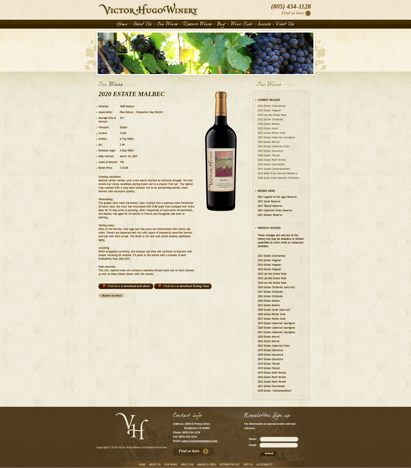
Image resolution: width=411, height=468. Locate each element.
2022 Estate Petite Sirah (272, 132)
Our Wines (167, 25)
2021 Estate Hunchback (271, 386)
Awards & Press (206, 464)
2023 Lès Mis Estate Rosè (272, 278)
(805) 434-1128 (291, 6)
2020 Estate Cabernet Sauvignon (276, 327)
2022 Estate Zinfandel (270, 296)
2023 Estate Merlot (269, 141)
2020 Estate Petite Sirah (272, 314)
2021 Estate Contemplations (274, 168)
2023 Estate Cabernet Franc (274, 146)
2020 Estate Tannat (269, 155)
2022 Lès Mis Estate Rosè (272, 273)
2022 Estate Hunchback (271, 164)
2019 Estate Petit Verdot (272, 372)
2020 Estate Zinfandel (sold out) (276, 287)
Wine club (187, 464)
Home (148, 9)
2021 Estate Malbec (269, 305)
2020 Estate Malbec (269, 300)
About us (155, 464)
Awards (264, 25)
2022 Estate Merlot (269, 341)
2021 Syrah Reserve (269, 201)
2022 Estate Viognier (269, 260)
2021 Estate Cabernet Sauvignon (276, 332)
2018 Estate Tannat (269, 363)
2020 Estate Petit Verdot (272, 377)
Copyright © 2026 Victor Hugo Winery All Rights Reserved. (131, 447)
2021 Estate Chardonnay (272, 255)
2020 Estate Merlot (269, 336)
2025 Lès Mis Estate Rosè (272, 114)
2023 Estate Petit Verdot (272, 159)
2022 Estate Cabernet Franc (274, 345)
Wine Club (241, 25)
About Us (142, 25)
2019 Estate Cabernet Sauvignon (276, 323)
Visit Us (285, 25)
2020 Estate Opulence (270, 354)
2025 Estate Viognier (269, 110)
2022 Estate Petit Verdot (272, 381)
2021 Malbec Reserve (270, 214)
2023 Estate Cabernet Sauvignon (276, 137)
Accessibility (264, 464)
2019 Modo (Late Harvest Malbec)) (277, 173)
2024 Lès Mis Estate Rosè (272, 282)
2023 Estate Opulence (270, 150)
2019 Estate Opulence (270, 350)
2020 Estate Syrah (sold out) (274, 309)
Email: (253, 445)
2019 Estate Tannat (269, 368)
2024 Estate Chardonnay (272, 105)
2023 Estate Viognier (269, 264)
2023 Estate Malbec (269, 123)
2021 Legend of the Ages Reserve (277, 196)
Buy (221, 25)
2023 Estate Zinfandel (270, 119)
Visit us (248, 464)
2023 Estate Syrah (268, 128)
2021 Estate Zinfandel (270, 291)
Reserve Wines (197, 25)
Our (102, 85)
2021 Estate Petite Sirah (272, 318)
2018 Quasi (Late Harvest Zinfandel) (278, 177)
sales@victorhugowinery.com (199, 441)
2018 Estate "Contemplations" (275, 390)
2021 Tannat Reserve (270, 205)
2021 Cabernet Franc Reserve (275, 210)
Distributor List (229, 464)
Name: (253, 439)
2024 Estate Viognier (269, 269)
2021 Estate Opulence (270, 359)
